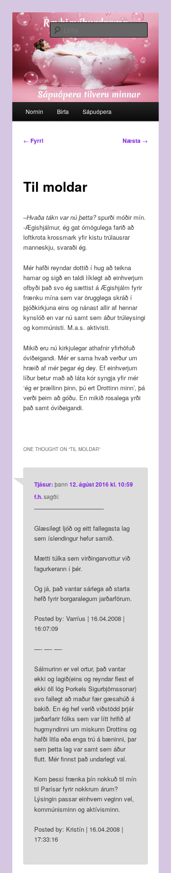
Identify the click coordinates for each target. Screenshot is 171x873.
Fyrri (33, 140)
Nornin (34, 111)
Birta (63, 111)
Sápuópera (97, 111)
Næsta (135, 140)
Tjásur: (43, 484)
